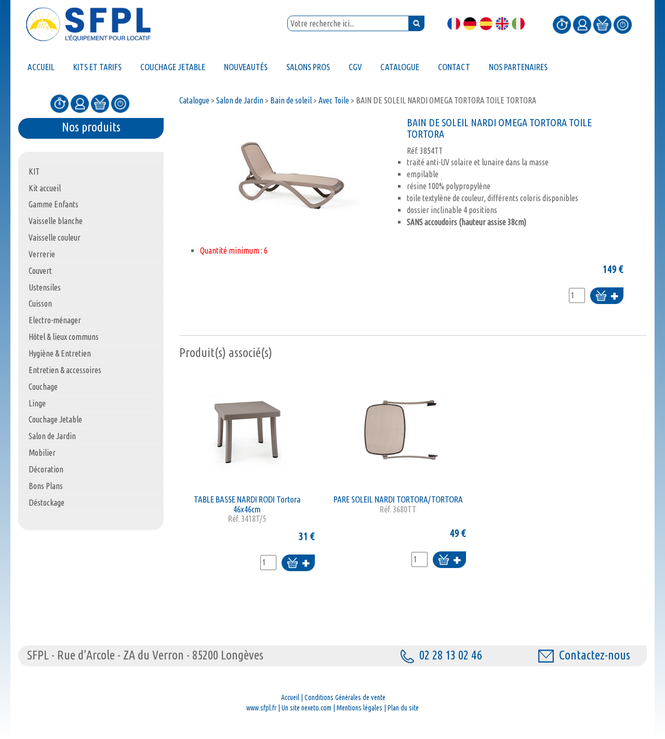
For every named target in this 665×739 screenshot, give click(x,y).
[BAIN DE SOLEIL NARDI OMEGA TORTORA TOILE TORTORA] (290, 171)
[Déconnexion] (623, 24)
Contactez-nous (594, 655)
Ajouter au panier (606, 296)
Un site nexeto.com (306, 708)
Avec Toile (333, 100)
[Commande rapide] (562, 24)
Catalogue (194, 100)
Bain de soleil (291, 100)
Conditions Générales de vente (344, 697)
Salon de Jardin (239, 100)
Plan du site (403, 708)
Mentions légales (359, 708)
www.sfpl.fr (261, 708)
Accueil (290, 697)
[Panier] (602, 24)
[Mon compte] (582, 24)
